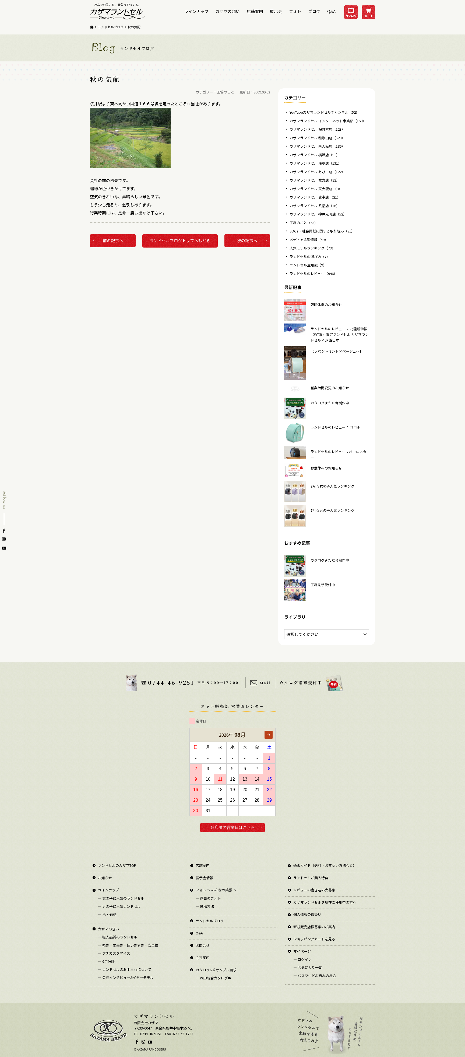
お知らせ (105, 877)
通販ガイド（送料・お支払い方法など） (324, 865)
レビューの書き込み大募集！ (316, 889)
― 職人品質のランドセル (117, 937)
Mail (265, 682)
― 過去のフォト (208, 898)
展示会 (276, 11)
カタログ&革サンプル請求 (216, 969)
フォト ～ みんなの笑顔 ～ (216, 889)
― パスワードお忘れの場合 (314, 975)
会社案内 (203, 957)
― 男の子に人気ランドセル (119, 906)
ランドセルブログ (111, 27)
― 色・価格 (107, 914)
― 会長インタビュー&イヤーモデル (126, 977)
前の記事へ (113, 240)
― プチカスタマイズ (114, 953)
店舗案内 (255, 11)
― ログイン (302, 959)
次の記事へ (247, 240)
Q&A (331, 11)
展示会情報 (204, 877)
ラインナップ (196, 11)
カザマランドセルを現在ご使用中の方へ (324, 902)
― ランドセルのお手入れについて (124, 969)
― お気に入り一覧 (307, 967)
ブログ (314, 11)
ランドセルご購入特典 (310, 877)
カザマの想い (228, 11)
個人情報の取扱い (307, 914)
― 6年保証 (106, 961)
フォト (295, 11)
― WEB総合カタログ (212, 977)
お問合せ (203, 945)
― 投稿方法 (205, 906)
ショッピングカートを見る (314, 938)
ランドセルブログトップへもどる (180, 240)
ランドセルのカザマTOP (117, 865)
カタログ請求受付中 (300, 682)
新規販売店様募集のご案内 (314, 926)
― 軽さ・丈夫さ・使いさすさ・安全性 (128, 945)
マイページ (302, 951)
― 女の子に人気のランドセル (121, 898)
